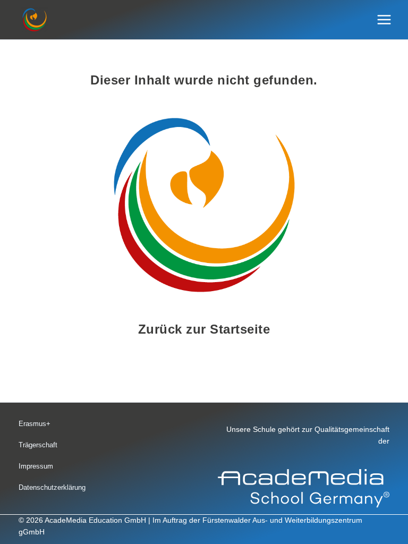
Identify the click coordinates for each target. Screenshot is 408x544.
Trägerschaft (38, 445)
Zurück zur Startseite (204, 329)
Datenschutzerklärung (52, 487)
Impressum (36, 466)
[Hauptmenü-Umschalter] (384, 19)
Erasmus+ (34, 424)
